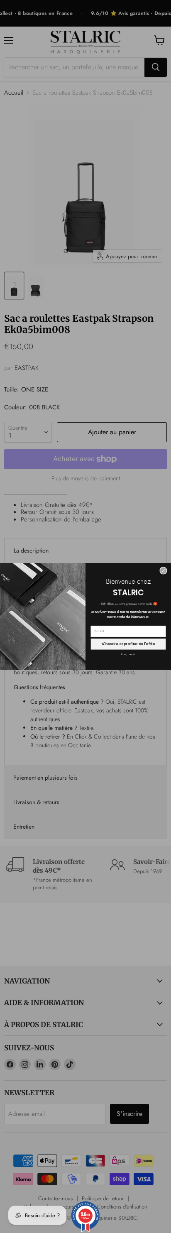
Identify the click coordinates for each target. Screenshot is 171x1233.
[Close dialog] (163, 571)
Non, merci (128, 654)
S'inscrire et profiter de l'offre (128, 643)
